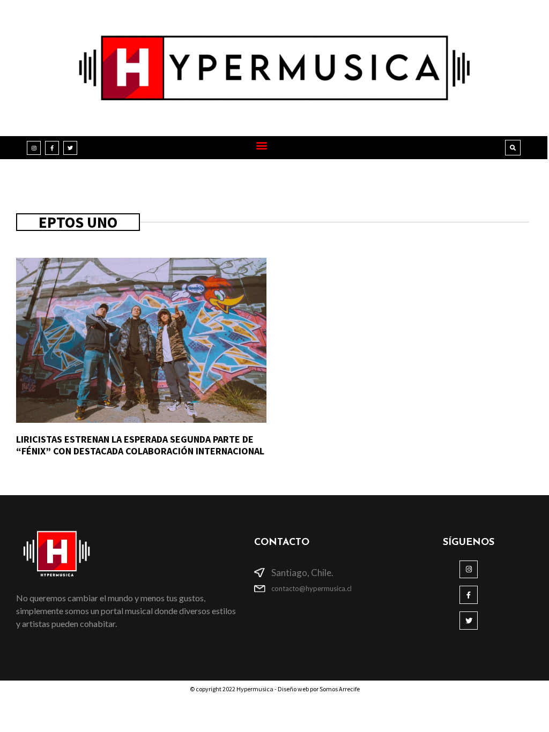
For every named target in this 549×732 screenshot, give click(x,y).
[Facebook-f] (52, 148)
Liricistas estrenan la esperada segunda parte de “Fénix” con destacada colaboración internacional (140, 445)
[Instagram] (34, 148)
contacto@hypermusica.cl (311, 588)
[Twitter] (70, 148)
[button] (262, 145)
